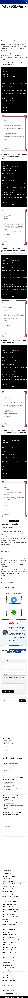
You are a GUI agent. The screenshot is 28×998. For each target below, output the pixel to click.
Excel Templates (7, 891)
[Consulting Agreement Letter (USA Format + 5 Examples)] (13, 754)
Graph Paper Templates (9, 901)
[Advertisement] (14, 25)
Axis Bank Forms (8, 881)
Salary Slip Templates (9, 955)
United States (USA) (8, 980)
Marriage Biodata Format (10, 917)
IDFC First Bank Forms (9, 909)
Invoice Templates (8, 911)
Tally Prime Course (8, 970)
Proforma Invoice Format (10, 939)
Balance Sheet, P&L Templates (11, 883)
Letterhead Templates (9, 914)
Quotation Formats (8, 942)
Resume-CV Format (8, 952)
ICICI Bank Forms (8, 906)
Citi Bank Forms (7, 886)
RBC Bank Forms (7, 944)
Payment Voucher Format (10, 929)
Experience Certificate (9, 896)
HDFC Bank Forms (8, 904)
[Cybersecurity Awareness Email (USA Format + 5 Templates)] (13, 793)
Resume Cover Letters (9, 950)
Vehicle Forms (7, 985)
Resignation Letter (8, 947)
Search (23, 700)
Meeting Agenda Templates (10, 924)
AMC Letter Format (8, 876)
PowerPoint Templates (9, 934)
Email (19, 652)
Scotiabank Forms (8, 960)
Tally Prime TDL (7, 972)
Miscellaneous (7, 927)
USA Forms (6, 983)
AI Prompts (6, 873)
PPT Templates (7, 937)
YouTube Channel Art (9, 993)
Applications (6, 878)
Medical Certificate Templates (11, 922)
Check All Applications (14, 520)
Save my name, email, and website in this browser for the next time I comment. (14, 679)
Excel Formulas (7, 889)
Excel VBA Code (7, 894)
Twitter (23, 650)
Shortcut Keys (7, 962)
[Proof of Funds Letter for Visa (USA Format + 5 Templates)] (13, 809)
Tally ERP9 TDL (7, 967)
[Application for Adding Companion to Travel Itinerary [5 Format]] (10, 835)
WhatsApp (11, 650)
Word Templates (7, 990)
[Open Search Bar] (26, 2)
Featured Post (7, 899)
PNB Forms (6, 932)
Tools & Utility (7, 978)
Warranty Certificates (9, 988)
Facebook (18, 650)
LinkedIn (9, 652)
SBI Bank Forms (7, 957)
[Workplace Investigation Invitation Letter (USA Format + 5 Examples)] (13, 775)
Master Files (6, 919)
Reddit (14, 652)
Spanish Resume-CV (8, 965)
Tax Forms (6, 975)
